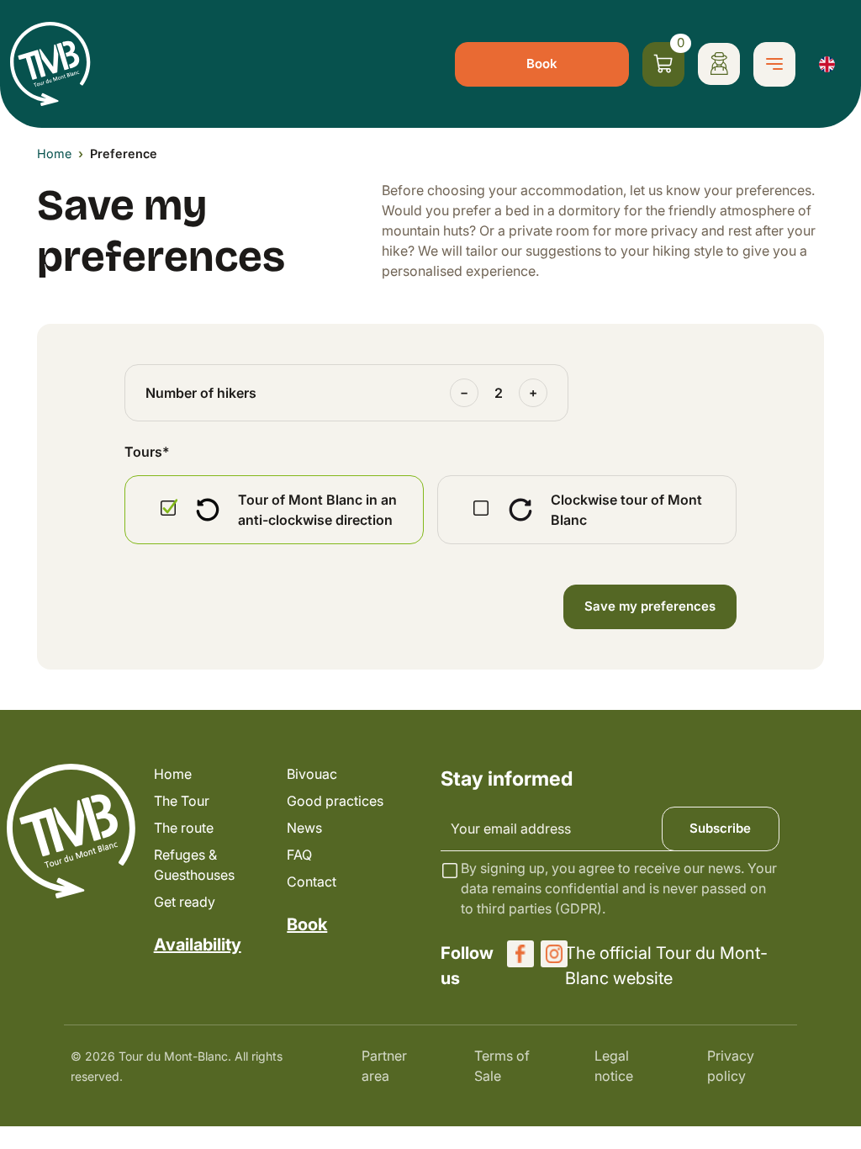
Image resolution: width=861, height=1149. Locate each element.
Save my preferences (650, 606)
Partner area (384, 1065)
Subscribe (720, 828)
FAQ (299, 854)
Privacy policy (730, 1065)
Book (541, 63)
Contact (311, 881)
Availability (197, 945)
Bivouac (312, 773)
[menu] (774, 64)
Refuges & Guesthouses (194, 864)
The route (184, 827)
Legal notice (613, 1065)
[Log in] (719, 64)
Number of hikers (200, 392)
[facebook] (520, 953)
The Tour (181, 800)
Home (54, 153)
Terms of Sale (502, 1065)
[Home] (50, 64)
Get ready (184, 901)
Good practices (335, 800)
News (304, 827)
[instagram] (554, 953)
